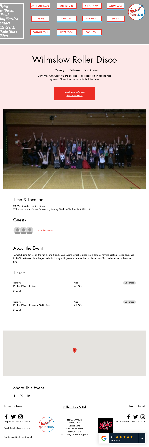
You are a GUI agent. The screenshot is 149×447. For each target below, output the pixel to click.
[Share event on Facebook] (14, 395)
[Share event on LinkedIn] (29, 395)
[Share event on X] (21, 395)
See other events (74, 95)
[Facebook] (6, 417)
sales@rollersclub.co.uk (21, 437)
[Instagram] (20, 417)
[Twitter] (13, 417)
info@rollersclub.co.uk (20, 428)
